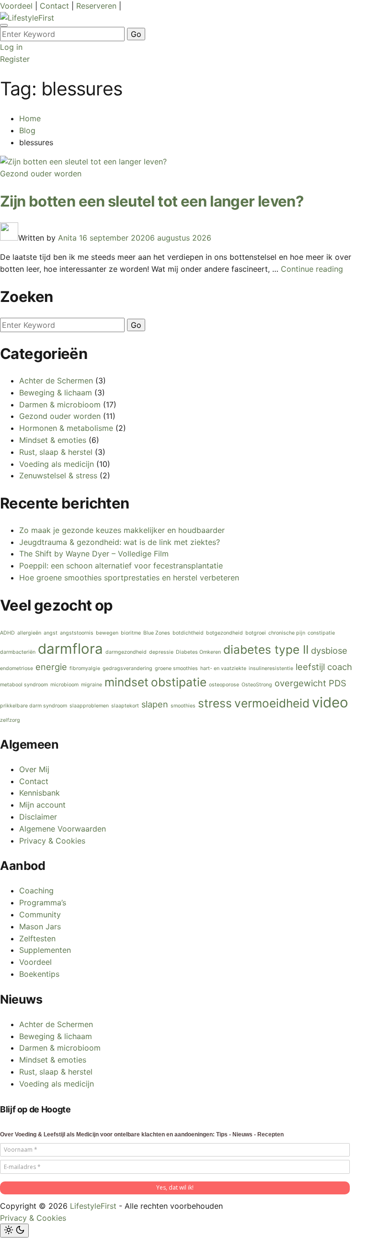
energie (51, 666)
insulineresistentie (271, 668)
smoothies (183, 706)
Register (15, 59)
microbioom (64, 685)
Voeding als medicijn (56, 464)
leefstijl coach (324, 666)
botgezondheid (224, 633)
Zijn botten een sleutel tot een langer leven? (151, 201)
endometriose (16, 668)
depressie (161, 652)
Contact (55, 6)
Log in (11, 47)
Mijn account (42, 805)
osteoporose (224, 685)
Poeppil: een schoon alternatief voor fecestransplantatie (121, 565)
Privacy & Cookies (52, 840)
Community (40, 914)
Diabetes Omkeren (198, 652)
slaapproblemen (89, 706)
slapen (154, 704)
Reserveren (97, 6)
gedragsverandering (127, 668)
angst (51, 633)
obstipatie (179, 682)
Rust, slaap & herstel (55, 452)
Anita (67, 238)
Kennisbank (39, 793)
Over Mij (34, 769)
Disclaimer (38, 816)
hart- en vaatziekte (223, 668)
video (330, 702)
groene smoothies (176, 668)
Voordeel (17, 6)
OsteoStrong (257, 685)
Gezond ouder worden (40, 173)
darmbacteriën (17, 652)
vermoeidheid (272, 703)
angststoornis (76, 633)
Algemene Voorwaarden (62, 828)
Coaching (36, 890)
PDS (337, 683)
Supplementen (45, 950)
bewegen (107, 633)
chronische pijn (286, 633)
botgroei (255, 633)
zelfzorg (10, 720)
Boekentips (39, 974)
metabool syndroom (24, 685)
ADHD (7, 633)
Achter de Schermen (56, 380)
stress (215, 703)
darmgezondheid (126, 652)
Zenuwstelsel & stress (58, 475)
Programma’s (42, 902)
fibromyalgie (84, 668)
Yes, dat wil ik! (175, 1187)
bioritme (131, 633)
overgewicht (300, 683)
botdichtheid (188, 633)
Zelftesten (37, 938)
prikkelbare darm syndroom (33, 706)
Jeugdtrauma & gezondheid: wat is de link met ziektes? (119, 542)
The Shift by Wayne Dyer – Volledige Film (94, 553)
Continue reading (312, 269)
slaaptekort (125, 706)
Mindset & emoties (52, 440)
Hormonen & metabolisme (66, 428)
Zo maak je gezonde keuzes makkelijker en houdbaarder (122, 530)
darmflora (70, 648)
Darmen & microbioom (60, 404)
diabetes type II (266, 649)
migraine (91, 685)
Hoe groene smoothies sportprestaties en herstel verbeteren (129, 577)
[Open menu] (4, 25)
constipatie (321, 633)
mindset (126, 682)
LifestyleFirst (93, 1206)
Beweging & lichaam (55, 392)
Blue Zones (156, 633)
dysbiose (329, 650)
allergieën (29, 633)
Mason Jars (40, 926)
